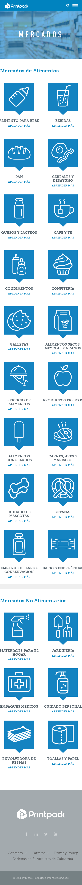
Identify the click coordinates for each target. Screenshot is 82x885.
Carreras (38, 853)
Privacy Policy (66, 853)
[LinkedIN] (36, 834)
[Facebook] (26, 834)
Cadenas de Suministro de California (42, 859)
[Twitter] (46, 834)
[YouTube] (55, 834)
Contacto (15, 853)
